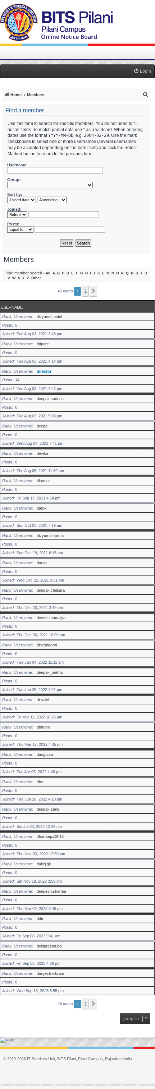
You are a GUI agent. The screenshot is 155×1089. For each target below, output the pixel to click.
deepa (42, 426)
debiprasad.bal (49, 946)
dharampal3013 (50, 836)
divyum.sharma (50, 535)
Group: (14, 180)
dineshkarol (47, 645)
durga (42, 563)
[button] (93, 291)
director (44, 371)
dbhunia (43, 727)
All (48, 273)
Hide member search (23, 273)
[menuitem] (142, 71)
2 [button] (85, 291)
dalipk (42, 508)
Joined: (14, 209)
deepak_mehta (50, 672)
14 (17, 380)
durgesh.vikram (50, 973)
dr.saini (43, 700)
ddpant (43, 344)
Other (36, 278)
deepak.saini (48, 809)
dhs (40, 782)
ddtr (40, 919)
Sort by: (14, 194)
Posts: (13, 224)
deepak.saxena (50, 398)
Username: (17, 165)
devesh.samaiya (51, 617)
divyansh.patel (49, 316)
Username (12, 307)
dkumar (43, 481)
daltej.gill (44, 864)
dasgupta (45, 754)
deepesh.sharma (51, 891)
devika (42, 453)
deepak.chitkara (51, 590)
